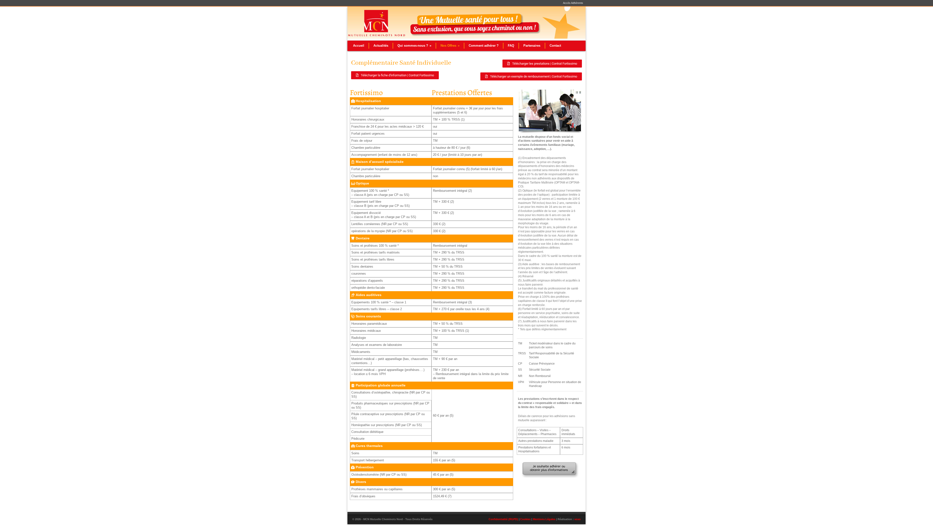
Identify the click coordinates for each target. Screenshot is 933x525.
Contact (555, 45)
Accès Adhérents (573, 3)
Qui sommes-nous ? (414, 45)
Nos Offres (450, 45)
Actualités (380, 45)
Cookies (525, 519)
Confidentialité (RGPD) (503, 519)
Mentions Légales (544, 519)
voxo (577, 519)
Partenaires (531, 45)
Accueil (358, 45)
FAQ (511, 45)
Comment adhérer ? (484, 45)
